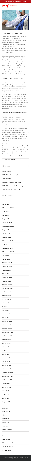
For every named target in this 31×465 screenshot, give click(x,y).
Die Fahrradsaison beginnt (11, 175)
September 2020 (8, 252)
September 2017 (8, 339)
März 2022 (6, 233)
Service (5, 426)
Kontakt (13, 458)
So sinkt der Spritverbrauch (12, 182)
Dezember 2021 (8, 241)
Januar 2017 (7, 369)
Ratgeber (6, 418)
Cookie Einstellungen (21, 458)
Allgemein (13, 159)
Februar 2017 (7, 365)
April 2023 (6, 219)
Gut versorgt (7, 178)
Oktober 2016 (7, 380)
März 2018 (6, 317)
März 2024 (6, 204)
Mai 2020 (6, 255)
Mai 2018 (6, 310)
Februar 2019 (7, 277)
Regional (6, 422)
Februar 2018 (7, 321)
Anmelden (6, 439)
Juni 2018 (6, 306)
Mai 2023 (6, 215)
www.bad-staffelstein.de (9, 156)
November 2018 (8, 288)
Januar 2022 (7, 237)
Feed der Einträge (8, 443)
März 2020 (6, 259)
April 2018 (6, 314)
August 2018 (7, 299)
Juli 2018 (6, 303)
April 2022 (6, 230)
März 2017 (6, 361)
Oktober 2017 (7, 336)
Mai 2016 (6, 398)
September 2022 (8, 226)
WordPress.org (7, 450)
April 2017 (6, 358)
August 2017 (7, 343)
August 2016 (7, 387)
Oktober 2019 (7, 266)
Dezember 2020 (8, 248)
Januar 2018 (7, 325)
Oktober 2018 (7, 292)
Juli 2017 (6, 347)
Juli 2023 (6, 211)
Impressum (26, 457)
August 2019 (7, 270)
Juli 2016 (6, 391)
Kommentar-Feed (8, 446)
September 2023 (8, 208)
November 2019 (8, 262)
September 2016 (8, 383)
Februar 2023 (7, 222)
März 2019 (6, 273)
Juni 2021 (6, 244)
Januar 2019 (7, 281)
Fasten (5, 415)
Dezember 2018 (8, 284)
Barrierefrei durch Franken (11, 189)
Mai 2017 (6, 354)
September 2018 (8, 295)
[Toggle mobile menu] (28, 5)
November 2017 (8, 332)
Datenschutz (8, 458)
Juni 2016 (6, 394)
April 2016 (6, 402)
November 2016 (8, 376)
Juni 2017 (6, 350)
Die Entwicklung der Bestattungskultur (15, 186)
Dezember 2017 (8, 328)
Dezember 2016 (8, 372)
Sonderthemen (7, 429)
